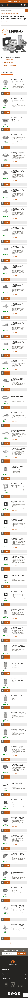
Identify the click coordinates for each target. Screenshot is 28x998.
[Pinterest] (16, 993)
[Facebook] (19, 993)
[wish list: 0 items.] (21, 5)
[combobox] (14, 10)
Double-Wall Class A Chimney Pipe (10, 13)
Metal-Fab (5, 21)
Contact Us (6, 978)
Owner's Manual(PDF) (10, 65)
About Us (5, 974)
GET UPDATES (21, 953)
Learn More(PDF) (8, 62)
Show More (14, 90)
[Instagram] (9, 993)
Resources (5, 969)
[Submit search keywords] (26, 10)
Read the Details (9, 59)
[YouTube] (12, 993)
